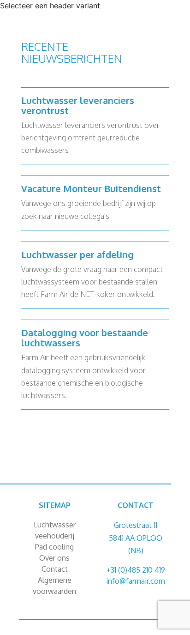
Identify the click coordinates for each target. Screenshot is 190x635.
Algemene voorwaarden (54, 585)
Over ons (54, 557)
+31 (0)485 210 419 (136, 570)
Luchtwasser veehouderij (55, 530)
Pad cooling (54, 546)
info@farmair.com (135, 581)
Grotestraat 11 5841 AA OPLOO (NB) (135, 537)
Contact (55, 569)
